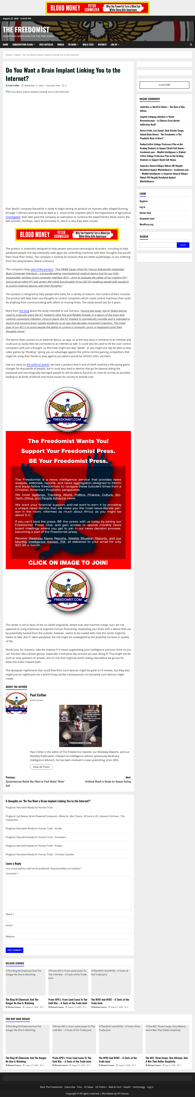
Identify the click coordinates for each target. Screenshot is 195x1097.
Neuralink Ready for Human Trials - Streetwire (41, 837)
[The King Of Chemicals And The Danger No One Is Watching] (26, 982)
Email (9, 925)
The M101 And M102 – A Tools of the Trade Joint (110, 1001)
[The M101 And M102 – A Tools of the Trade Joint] (111, 982)
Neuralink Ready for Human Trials (35, 807)
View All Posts (41, 767)
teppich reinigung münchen (152, 116)
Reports (102, 44)
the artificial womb (38, 364)
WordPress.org (146, 224)
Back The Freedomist (51, 1087)
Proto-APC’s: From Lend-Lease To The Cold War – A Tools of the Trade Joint (67, 1001)
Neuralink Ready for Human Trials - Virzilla (39, 828)
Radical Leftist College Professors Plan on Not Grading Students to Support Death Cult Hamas (163, 155)
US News (72, 44)
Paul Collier (13, 85)
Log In (114, 44)
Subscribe (70, 1087)
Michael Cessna (14, 1007)
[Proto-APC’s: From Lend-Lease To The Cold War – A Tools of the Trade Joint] (68, 982)
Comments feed (147, 218)
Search (144, 236)
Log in (142, 207)
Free (79, 1087)
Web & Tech (88, 44)
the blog (24, 310)
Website (10, 936)
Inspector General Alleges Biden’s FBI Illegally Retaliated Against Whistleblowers (164, 177)
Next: (108, 779)
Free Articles (46, 44)
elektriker (144, 107)
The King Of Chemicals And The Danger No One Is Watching (22, 1001)
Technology (139, 1087)
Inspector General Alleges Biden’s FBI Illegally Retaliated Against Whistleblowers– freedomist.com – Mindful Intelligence (164, 169)
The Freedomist (26, 29)
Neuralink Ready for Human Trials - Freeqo (39, 845)
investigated (13, 217)
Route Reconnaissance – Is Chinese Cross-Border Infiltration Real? (160, 120)
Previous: (35, 781)
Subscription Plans (22, 44)
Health (127, 1087)
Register (144, 201)
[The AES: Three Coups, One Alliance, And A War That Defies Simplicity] (167, 1039)
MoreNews (108, 1093)
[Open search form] (191, 44)
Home (5, 44)
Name (10, 914)
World (60, 44)
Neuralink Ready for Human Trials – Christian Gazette (45, 854)
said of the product (41, 269)
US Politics (101, 1087)
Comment (12, 873)
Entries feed (145, 212)
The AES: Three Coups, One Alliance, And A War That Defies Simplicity (167, 1059)
